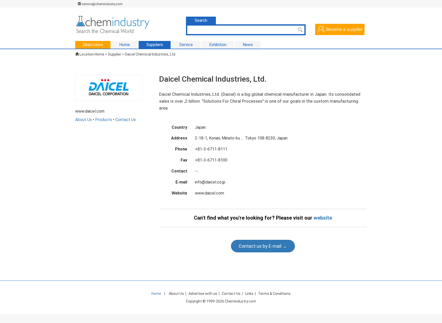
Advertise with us (203, 294)
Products (103, 119)
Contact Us (125, 119)
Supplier (114, 54)
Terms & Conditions (274, 294)
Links (249, 294)
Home (99, 54)
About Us (83, 119)
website (323, 218)
